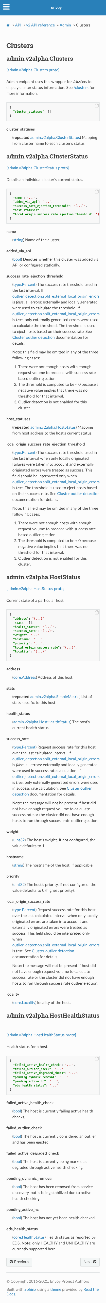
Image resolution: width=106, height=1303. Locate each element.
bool (17, 259)
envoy (56, 8)
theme (55, 1289)
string (18, 240)
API (18, 25)
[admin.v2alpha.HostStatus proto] (35, 589)
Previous (21, 1262)
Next (88, 1262)
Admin (65, 25)
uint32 (19, 840)
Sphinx (30, 1289)
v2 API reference (40, 25)
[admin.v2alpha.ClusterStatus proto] (37, 168)
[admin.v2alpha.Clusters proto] (32, 70)
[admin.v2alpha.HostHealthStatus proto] (41, 1035)
